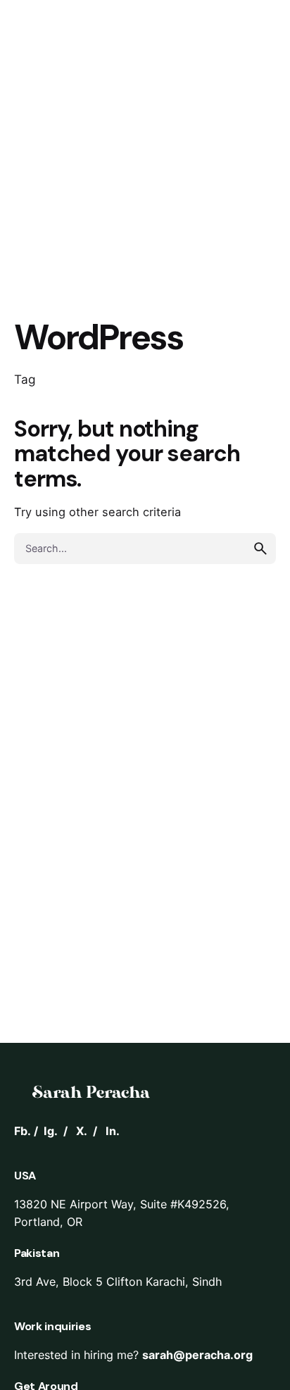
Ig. (51, 1131)
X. (81, 1131)
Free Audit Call (192, 83)
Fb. (22, 1131)
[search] (260, 548)
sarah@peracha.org (197, 1355)
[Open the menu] (33, 83)
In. (113, 1131)
